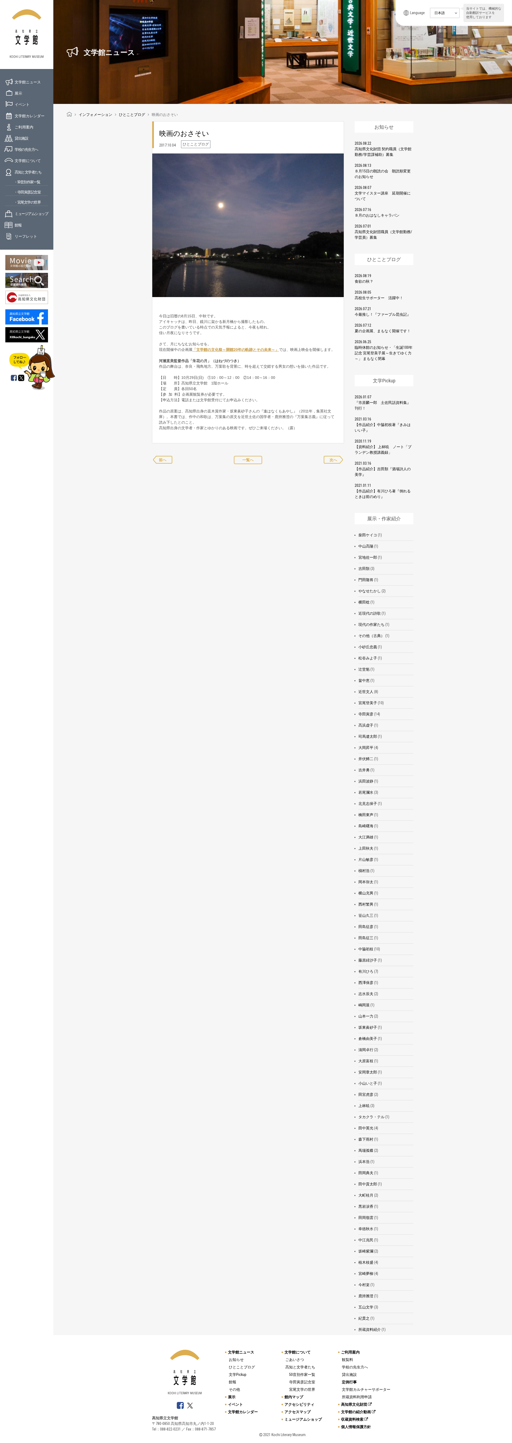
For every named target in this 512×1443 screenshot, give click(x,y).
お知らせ (236, 1359)
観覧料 (347, 1359)
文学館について (28, 161)
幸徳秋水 (365, 1229)
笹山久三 (365, 915)
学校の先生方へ (26, 149)
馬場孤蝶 (365, 1150)
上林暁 (364, 1106)
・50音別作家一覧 (27, 182)
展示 (18, 93)
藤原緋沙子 (367, 960)
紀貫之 (364, 1318)
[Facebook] (14, 378)
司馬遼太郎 (367, 736)
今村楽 (364, 1285)
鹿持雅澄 (365, 1296)
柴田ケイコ (367, 535)
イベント (22, 104)
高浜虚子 (365, 725)
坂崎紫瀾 (365, 1251)
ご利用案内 (24, 127)
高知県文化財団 (354, 1404)
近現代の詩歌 (369, 613)
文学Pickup (237, 1374)
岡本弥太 (365, 882)
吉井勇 (364, 770)
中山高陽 (365, 546)
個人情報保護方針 (356, 1427)
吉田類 (364, 568)
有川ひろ (365, 971)
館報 (18, 225)
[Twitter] (21, 378)
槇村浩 (364, 871)
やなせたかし (369, 591)
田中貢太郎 (367, 1184)
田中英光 (365, 1128)
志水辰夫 (365, 994)
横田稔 (364, 602)
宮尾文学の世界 (302, 1389)
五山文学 (365, 1307)
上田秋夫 (365, 848)
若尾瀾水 (365, 792)
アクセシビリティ (299, 1404)
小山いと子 (367, 1083)
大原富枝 (365, 1061)
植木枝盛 (365, 1262)
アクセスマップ (298, 1412)
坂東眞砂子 (367, 1027)
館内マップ (294, 1397)
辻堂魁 (364, 669)
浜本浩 (364, 1162)
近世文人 (365, 692)
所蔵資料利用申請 (357, 1397)
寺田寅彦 (365, 714)
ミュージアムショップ (31, 214)
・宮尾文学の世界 (27, 202)
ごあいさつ (294, 1359)
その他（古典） (371, 636)
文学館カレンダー (30, 116)
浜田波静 (365, 781)
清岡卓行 (365, 1050)
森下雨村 (365, 1139)
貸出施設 (21, 138)
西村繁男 (365, 904)
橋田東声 (365, 815)
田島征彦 (365, 927)
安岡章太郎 (367, 1072)
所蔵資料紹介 (369, 1329)
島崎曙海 (365, 826)
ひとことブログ (242, 1367)
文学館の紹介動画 (356, 1412)
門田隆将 (365, 580)
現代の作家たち (371, 624)
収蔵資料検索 (352, 1419)
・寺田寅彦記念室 (27, 192)
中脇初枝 (365, 949)
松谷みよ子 (367, 658)
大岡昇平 (365, 747)
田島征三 (365, 938)
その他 (234, 1389)
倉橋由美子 (367, 1038)
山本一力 (365, 1016)
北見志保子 (367, 803)
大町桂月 (365, 1195)
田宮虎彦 (365, 1094)
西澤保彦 (365, 982)
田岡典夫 (365, 1173)
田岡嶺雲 (365, 1217)
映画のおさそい (184, 133)
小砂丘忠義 (367, 647)
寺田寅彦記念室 (302, 1382)
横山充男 (365, 893)
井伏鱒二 (365, 759)
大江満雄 (365, 837)
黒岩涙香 (365, 1206)
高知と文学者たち (28, 172)
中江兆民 (365, 1240)
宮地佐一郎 (367, 557)
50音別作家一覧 (302, 1374)
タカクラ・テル (371, 1117)
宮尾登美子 (367, 703)
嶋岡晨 (364, 1005)
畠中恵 (364, 680)
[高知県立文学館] (69, 114)
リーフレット (26, 236)
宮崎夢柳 (365, 1273)
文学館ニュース (28, 82)
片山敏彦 (365, 859)
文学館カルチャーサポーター (366, 1389)
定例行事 (349, 1382)
